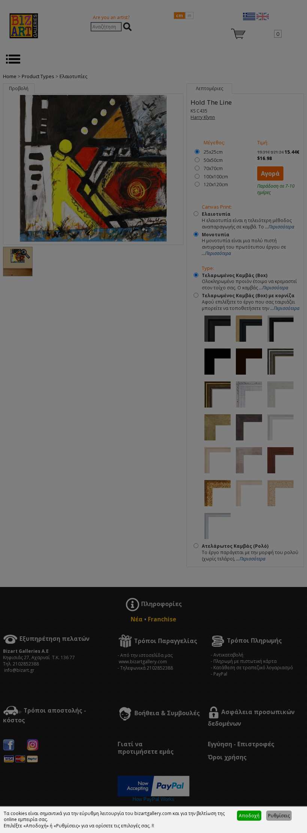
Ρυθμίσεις (279, 815)
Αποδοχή (249, 815)
